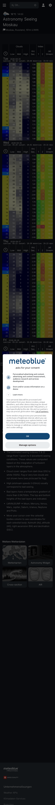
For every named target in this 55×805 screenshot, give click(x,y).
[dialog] (27, 402)
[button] (27, 395)
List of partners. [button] (42, 411)
